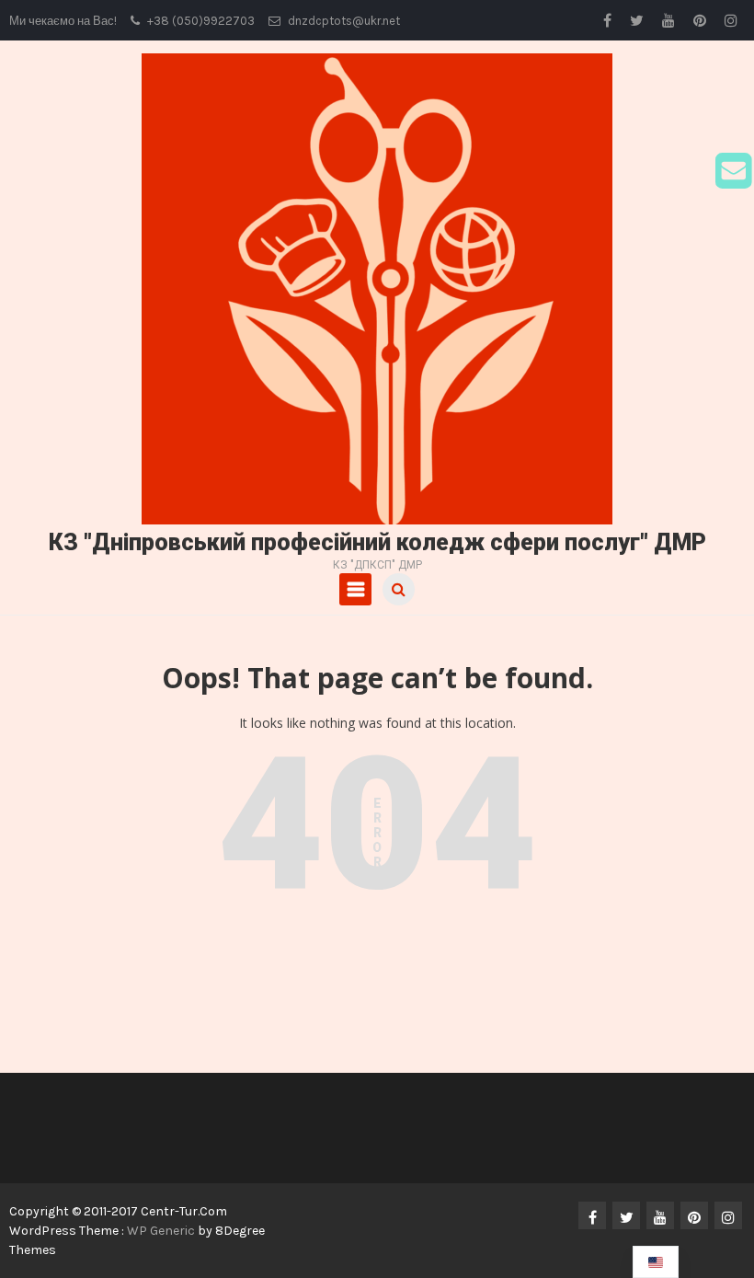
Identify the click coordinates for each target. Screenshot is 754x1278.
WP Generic (162, 1230)
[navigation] (656, 1262)
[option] (656, 1262)
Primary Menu (355, 589)
